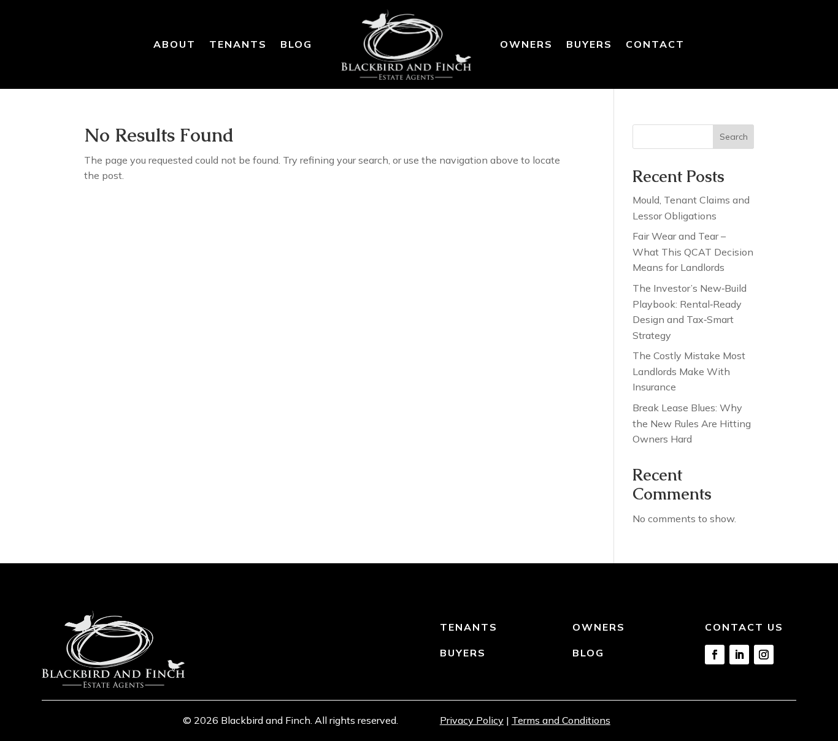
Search (734, 136)
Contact (655, 44)
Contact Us (744, 627)
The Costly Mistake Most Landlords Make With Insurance (688, 371)
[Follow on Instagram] (764, 654)
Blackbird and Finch (265, 720)
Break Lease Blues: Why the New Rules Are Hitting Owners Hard (691, 423)
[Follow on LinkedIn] (739, 654)
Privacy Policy (472, 720)
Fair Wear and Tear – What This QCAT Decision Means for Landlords (692, 251)
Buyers (589, 44)
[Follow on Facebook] (715, 654)
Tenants (238, 44)
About (174, 44)
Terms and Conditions (561, 720)
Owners (526, 44)
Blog (296, 44)
